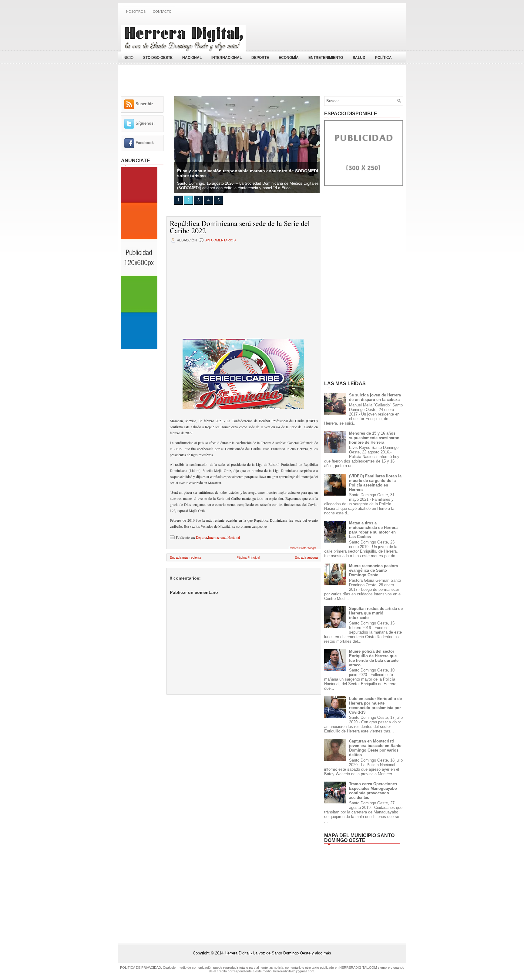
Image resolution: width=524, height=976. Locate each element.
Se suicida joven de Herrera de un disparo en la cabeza (375, 397)
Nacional (233, 537)
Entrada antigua (306, 557)
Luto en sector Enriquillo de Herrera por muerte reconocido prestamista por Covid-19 (375, 705)
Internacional (217, 537)
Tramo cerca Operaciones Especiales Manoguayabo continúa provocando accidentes (373, 791)
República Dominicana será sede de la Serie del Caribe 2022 (240, 227)
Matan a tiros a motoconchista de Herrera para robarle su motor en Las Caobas (373, 530)
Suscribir (144, 104)
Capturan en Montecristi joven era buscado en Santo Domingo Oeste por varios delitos (375, 748)
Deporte (201, 537)
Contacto (162, 11)
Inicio (128, 58)
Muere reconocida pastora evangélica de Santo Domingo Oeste (373, 570)
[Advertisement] (332, 34)
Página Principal (248, 557)
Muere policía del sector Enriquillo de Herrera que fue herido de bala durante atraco (373, 658)
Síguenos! (145, 123)
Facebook (145, 142)
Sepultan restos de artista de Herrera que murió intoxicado (376, 613)
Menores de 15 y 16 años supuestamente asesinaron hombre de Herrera (374, 438)
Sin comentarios (220, 240)
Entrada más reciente (185, 557)
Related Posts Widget (302, 548)
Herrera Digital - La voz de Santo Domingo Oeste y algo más (278, 953)
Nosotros (136, 11)
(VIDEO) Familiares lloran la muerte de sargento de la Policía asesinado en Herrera (375, 483)
